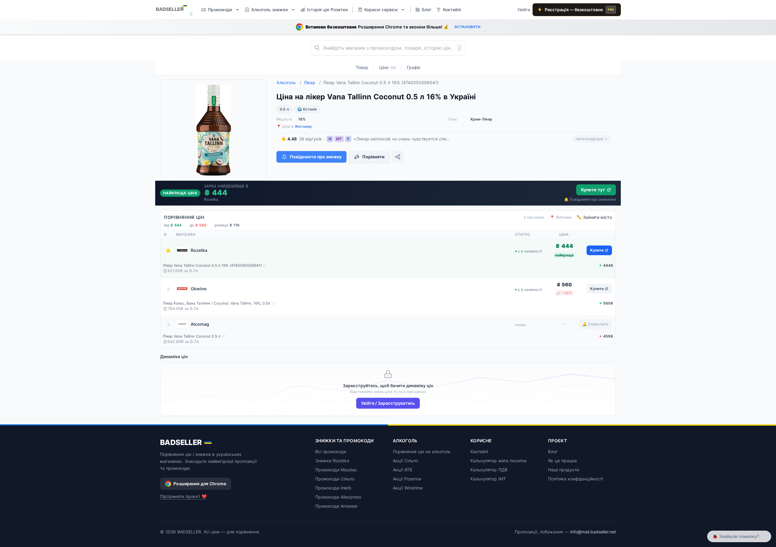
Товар (362, 67)
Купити (597, 250)
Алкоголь (288, 82)
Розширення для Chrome (199, 483)
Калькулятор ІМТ (488, 478)
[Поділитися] (397, 157)
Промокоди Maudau (336, 469)
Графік (413, 67)
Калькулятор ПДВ (488, 469)
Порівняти (373, 156)
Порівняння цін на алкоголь (422, 451)
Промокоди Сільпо (334, 478)
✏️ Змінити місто (594, 217)
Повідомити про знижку (316, 156)
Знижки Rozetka (332, 460)
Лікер (312, 82)
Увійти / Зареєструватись (388, 403)
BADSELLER (181, 442)
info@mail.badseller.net (593, 531)
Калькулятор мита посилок (498, 460)
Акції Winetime (408, 487)
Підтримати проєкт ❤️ (183, 496)
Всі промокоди (330, 451)
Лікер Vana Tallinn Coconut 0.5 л (191, 336)
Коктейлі (479, 451)
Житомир (303, 126)
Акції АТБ (402, 469)
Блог (552, 451)
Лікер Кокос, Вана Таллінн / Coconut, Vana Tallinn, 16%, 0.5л (216, 303)
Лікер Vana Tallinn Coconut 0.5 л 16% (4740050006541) (212, 265)
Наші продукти (563, 469)
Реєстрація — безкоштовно (579, 9)
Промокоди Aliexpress (338, 496)
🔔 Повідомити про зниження (590, 199)
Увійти (523, 9)
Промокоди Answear (336, 506)
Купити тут (593, 189)
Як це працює (562, 460)
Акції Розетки (407, 478)
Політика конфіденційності (575, 478)
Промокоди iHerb (333, 487)
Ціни (387, 67)
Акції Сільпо (405, 460)
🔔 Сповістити (595, 324)
